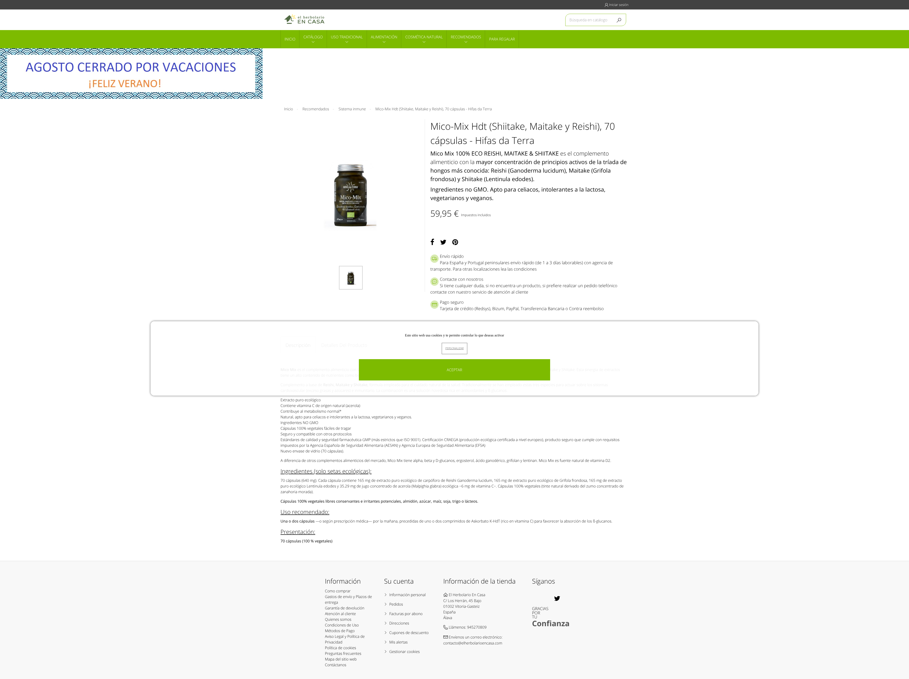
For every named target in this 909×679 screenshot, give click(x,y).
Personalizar (454, 348)
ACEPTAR (454, 369)
